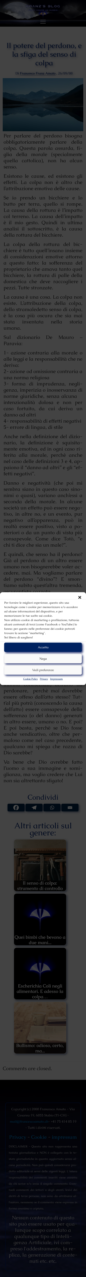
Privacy (44, 678)
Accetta (43, 647)
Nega (43, 659)
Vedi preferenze (43, 670)
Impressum (56, 678)
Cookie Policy (30, 678)
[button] (80, 597)
